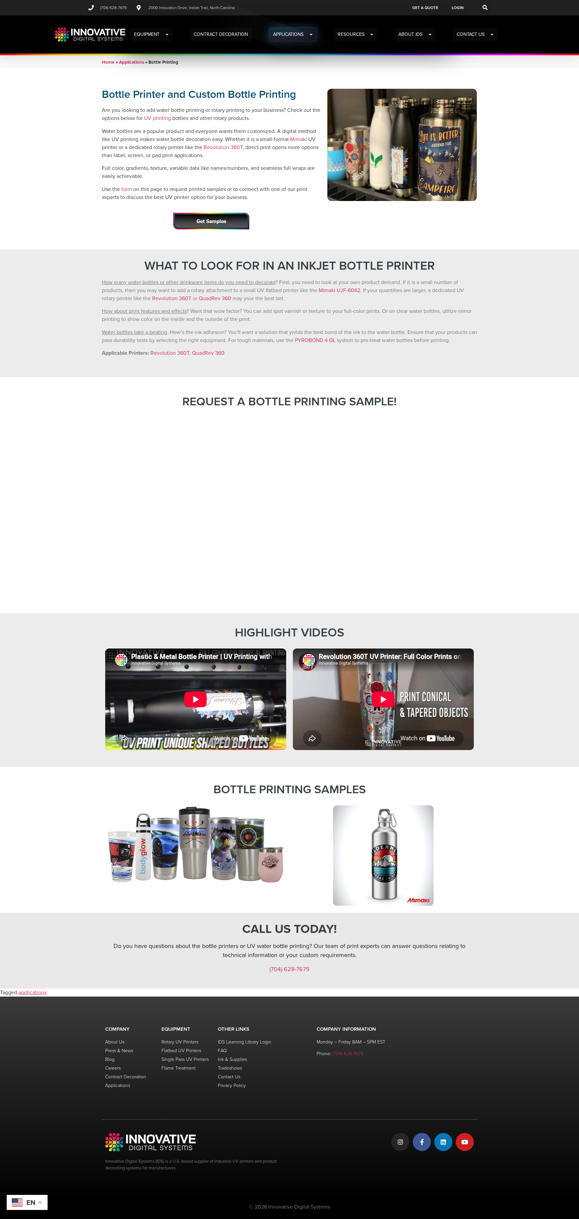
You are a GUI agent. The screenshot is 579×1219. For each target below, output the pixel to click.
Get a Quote (425, 8)
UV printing (157, 118)
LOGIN (458, 8)
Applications (288, 34)
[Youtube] (465, 1142)
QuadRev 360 (215, 298)
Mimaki (298, 139)
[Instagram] (400, 1142)
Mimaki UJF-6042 (339, 290)
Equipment (146, 34)
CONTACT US (471, 34)
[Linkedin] (443, 1142)
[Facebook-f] (422, 1142)
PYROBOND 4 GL (315, 340)
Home (108, 62)
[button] (485, 8)
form (126, 189)
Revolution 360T (223, 147)
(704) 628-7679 (289, 969)
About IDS (410, 34)
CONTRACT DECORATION (221, 34)
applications (32, 992)
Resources (351, 34)
